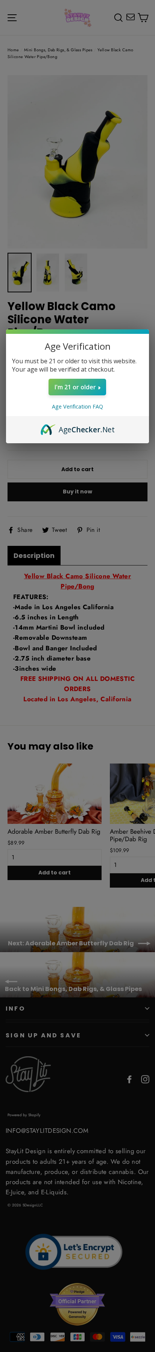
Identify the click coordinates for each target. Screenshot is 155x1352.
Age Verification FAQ (77, 406)
